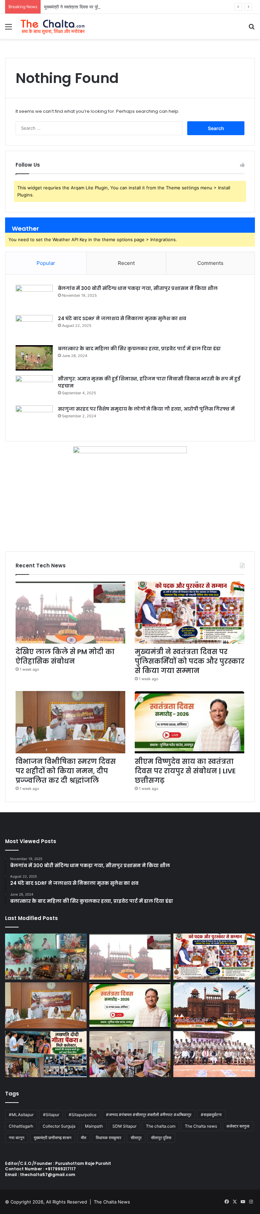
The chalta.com (160, 1126)
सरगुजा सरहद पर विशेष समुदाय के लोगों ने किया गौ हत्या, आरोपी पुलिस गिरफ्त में (146, 408)
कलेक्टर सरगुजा (238, 1126)
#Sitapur (51, 1114)
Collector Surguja (59, 1126)
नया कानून (16, 1137)
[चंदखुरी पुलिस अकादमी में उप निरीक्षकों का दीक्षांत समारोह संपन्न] (214, 1054)
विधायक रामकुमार (108, 1137)
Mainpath (94, 1126)
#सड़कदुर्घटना (211, 1114)
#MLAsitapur (21, 1114)
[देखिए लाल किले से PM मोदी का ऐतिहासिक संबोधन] (70, 613)
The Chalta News (112, 1202)
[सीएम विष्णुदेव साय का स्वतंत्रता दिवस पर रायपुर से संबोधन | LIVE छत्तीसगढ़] (189, 722)
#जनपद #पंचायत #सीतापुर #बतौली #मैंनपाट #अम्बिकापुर (148, 1114)
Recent (126, 263)
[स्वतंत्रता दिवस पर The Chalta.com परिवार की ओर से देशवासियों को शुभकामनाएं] (214, 1005)
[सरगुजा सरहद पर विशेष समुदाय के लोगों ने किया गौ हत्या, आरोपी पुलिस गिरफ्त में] (34, 418)
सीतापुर (136, 1137)
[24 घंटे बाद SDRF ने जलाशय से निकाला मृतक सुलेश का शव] (34, 327)
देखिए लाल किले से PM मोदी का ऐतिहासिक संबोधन (65, 656)
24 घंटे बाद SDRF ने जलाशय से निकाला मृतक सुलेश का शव (122, 318)
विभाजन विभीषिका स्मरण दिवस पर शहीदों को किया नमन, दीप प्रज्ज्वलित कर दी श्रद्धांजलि (66, 771)
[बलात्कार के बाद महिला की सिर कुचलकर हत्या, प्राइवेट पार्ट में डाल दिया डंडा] (34, 358)
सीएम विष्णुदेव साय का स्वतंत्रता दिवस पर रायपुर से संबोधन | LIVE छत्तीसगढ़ (185, 771)
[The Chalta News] (53, 26)
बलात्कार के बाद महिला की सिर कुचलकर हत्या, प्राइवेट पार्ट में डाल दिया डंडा (139, 348)
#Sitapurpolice (82, 1114)
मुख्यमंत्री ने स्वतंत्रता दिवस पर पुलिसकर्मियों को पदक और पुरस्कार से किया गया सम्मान (113, 6)
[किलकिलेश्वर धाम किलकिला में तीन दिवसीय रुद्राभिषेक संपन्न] (46, 957)
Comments (210, 263)
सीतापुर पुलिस (161, 1137)
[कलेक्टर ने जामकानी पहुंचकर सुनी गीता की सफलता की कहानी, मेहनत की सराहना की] (46, 1054)
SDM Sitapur (124, 1126)
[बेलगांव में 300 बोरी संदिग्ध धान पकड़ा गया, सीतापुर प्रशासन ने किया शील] (34, 297)
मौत (83, 1137)
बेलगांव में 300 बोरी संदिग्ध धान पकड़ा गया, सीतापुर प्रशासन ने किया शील (138, 288)
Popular (46, 263)
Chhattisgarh (21, 1126)
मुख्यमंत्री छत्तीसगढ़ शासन (52, 1137)
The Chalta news (201, 1126)
